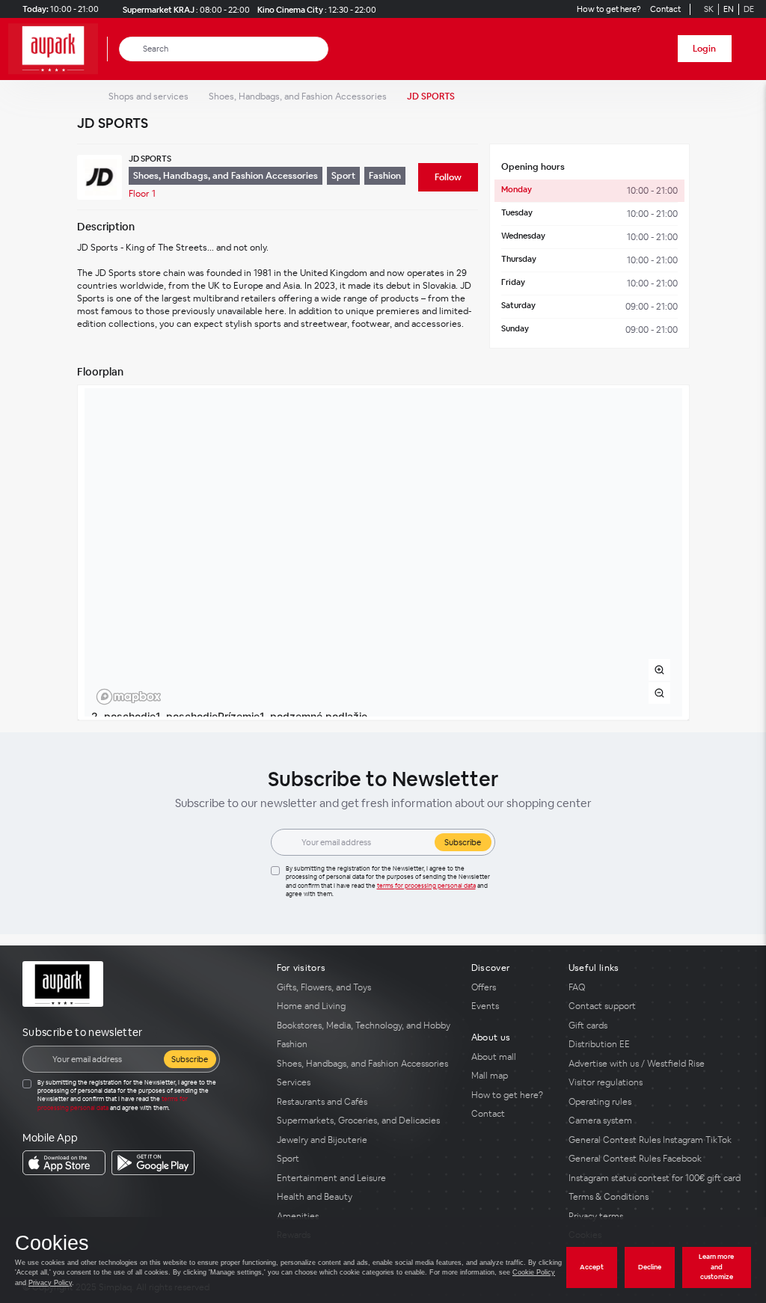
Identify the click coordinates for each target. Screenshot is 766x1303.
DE (749, 9)
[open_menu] (750, 49)
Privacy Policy (50, 1283)
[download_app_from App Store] (63, 1162)
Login (704, 49)
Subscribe (462, 842)
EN (728, 9)
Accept (592, 1267)
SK (709, 9)
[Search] (131, 49)
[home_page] (57, 49)
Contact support (602, 1006)
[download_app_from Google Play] (152, 1162)
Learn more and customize (716, 1266)
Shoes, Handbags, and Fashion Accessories (298, 96)
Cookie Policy (533, 1272)
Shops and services (148, 96)
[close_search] (319, 49)
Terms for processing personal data (426, 885)
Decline (649, 1267)
